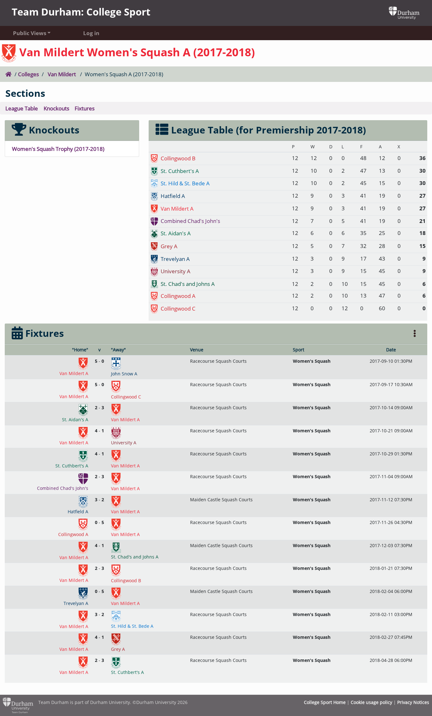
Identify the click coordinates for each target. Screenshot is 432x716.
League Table (21, 108)
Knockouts (56, 108)
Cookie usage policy (371, 702)
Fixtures (85, 108)
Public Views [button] (29, 33)
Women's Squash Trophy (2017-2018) (58, 148)
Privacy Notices (413, 702)
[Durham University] (404, 12)
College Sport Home (325, 702)
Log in (91, 33)
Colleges (28, 74)
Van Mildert (62, 74)
